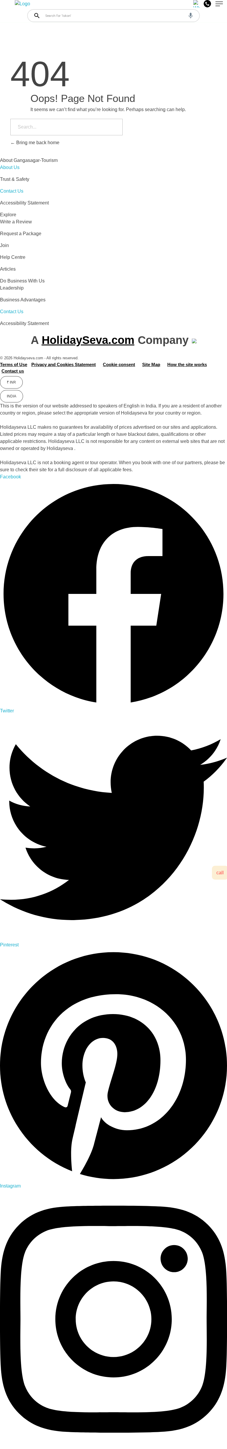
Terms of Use (13, 364)
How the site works (187, 364)
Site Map (151, 364)
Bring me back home (37, 142)
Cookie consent (119, 364)
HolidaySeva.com (88, 340)
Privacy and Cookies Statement (63, 364)
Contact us (12, 370)
